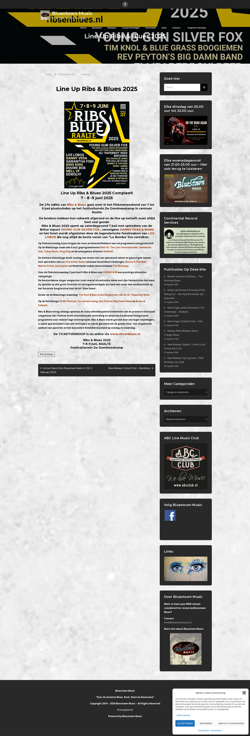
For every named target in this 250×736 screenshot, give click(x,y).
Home (83, 27)
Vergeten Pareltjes (196, 27)
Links (164, 27)
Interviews (150, 27)
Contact (176, 27)
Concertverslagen (131, 27)
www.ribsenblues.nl (125, 334)
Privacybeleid (216, 730)
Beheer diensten (183, 715)
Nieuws (86, 74)
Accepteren (185, 723)
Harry (48, 74)
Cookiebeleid (203, 730)
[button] (244, 692)
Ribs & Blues (46, 354)
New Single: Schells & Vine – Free (185, 321)
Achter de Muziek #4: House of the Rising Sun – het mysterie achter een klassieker (184, 294)
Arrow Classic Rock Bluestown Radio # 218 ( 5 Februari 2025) (66, 370)
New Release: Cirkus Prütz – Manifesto (129, 368)
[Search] (203, 87)
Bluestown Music (72, 13)
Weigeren (206, 723)
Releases (111, 27)
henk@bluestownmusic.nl (178, 622)
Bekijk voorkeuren (231, 723)
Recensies (97, 27)
